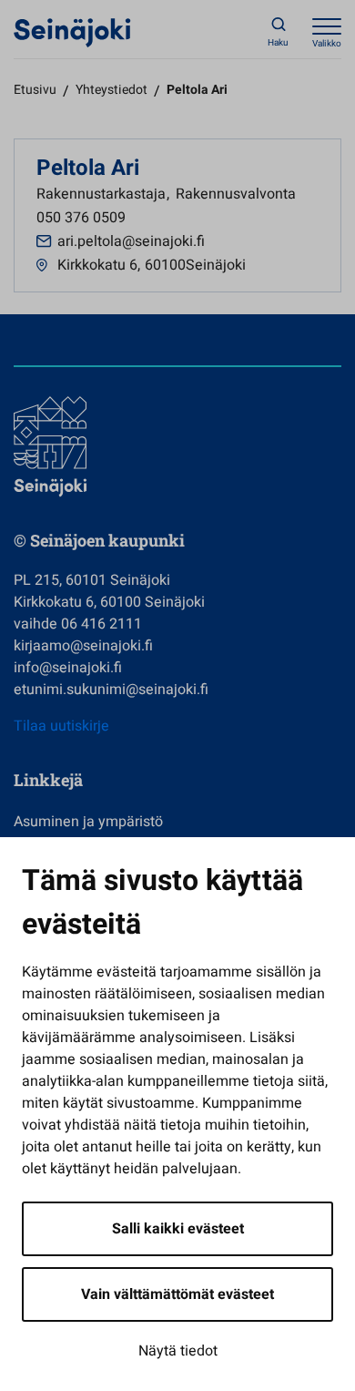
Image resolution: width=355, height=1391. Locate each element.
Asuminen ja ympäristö (88, 822)
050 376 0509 (81, 218)
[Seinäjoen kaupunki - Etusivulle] (72, 32)
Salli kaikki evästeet (178, 1229)
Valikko (326, 43)
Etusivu (35, 89)
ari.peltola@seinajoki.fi (131, 241)
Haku (278, 42)
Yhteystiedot (111, 89)
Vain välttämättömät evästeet (177, 1294)
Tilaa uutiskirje (61, 726)
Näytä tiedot (178, 1351)
